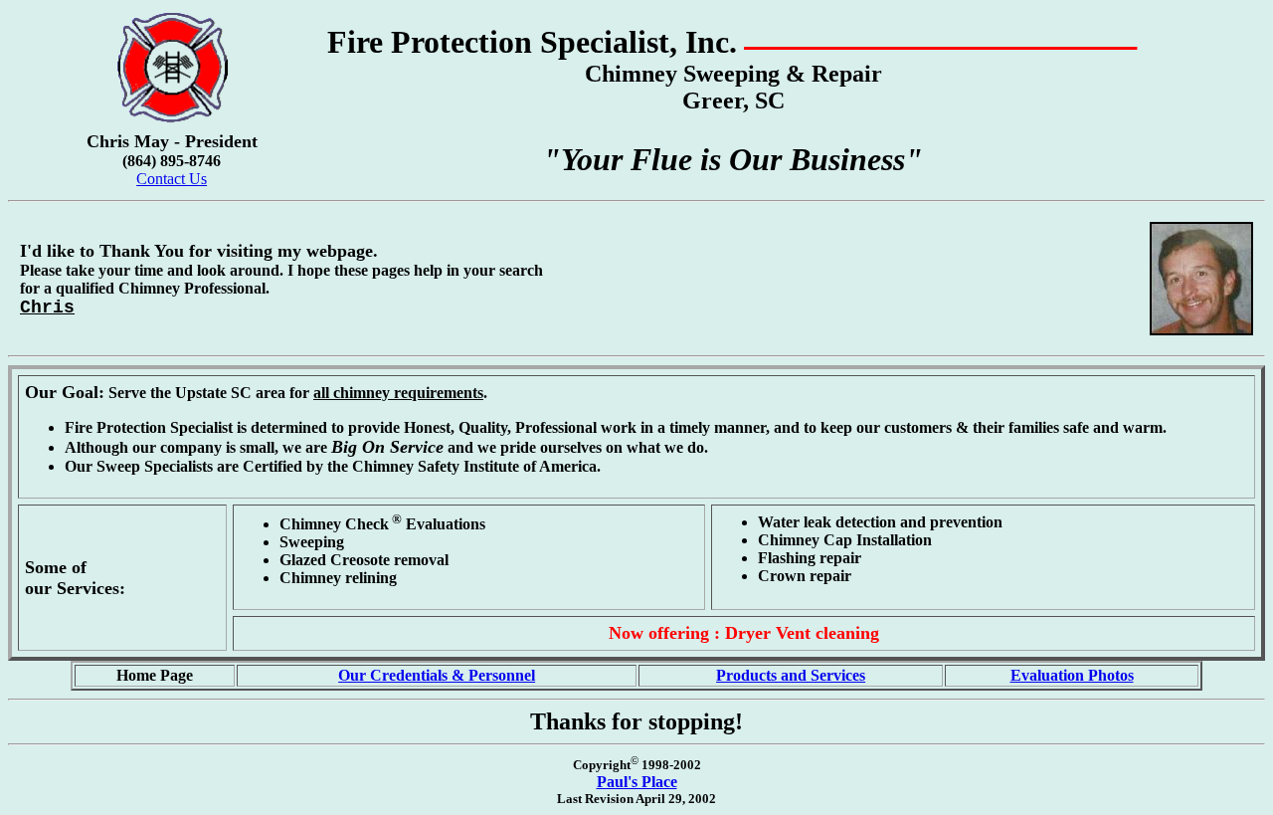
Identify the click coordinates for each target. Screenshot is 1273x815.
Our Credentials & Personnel (436, 675)
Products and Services (790, 675)
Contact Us (171, 178)
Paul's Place (637, 781)
